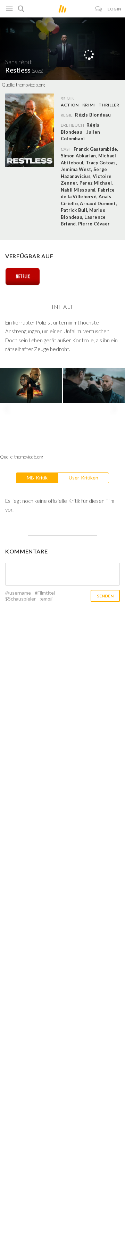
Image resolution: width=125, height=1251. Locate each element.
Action (69, 104)
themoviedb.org (30, 85)
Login (115, 9)
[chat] (98, 9)
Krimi (88, 104)
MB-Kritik (37, 478)
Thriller (109, 104)
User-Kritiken (83, 478)
